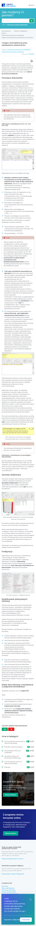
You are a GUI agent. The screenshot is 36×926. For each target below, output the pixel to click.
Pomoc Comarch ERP (9, 892)
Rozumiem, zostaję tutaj (12, 919)
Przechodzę (26, 919)
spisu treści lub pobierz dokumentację (17, 24)
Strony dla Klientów (8, 888)
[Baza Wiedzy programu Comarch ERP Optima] (8, 5)
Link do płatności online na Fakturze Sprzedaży (13, 762)
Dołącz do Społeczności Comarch (12, 859)
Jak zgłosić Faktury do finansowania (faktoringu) (12, 757)
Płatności (7, 767)
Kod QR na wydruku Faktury (13, 747)
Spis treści (5, 886)
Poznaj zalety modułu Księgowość (13, 874)
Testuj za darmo (10, 795)
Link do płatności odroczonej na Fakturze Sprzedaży (14, 742)
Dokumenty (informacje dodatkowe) (19, 50)
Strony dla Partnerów (8, 890)
